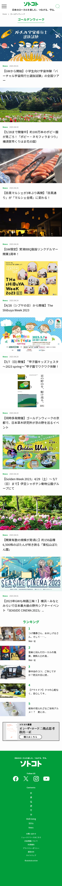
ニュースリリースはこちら (31, 837)
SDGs (31, 823)
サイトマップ (31, 855)
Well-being (31, 818)
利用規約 (31, 844)
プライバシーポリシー (31, 848)
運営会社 (31, 851)
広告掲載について (31, 841)
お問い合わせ (31, 833)
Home (4, 14)
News (31, 827)
